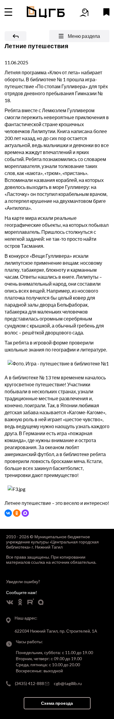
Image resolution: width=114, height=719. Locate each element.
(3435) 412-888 (29, 683)
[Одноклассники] (16, 513)
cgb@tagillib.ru (68, 683)
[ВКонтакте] (8, 513)
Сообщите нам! (21, 592)
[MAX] (25, 513)
